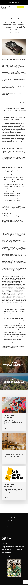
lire (13, 87)
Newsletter (14, 4)
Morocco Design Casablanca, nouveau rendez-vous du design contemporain (13, 552)
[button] (26, 7)
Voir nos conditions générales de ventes (9, 526)
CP (15, 87)
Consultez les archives (14, 2)
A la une (3, 533)
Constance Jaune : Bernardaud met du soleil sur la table (13, 549)
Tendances (21, 19)
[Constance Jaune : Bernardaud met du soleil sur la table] (14, 448)
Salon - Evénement (8, 417)
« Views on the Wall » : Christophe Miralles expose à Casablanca (13, 547)
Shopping (3, 536)
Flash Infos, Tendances (10, 19)
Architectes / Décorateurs (6, 538)
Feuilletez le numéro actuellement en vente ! (14, 1)
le (14, 87)
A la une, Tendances (8, 451)
